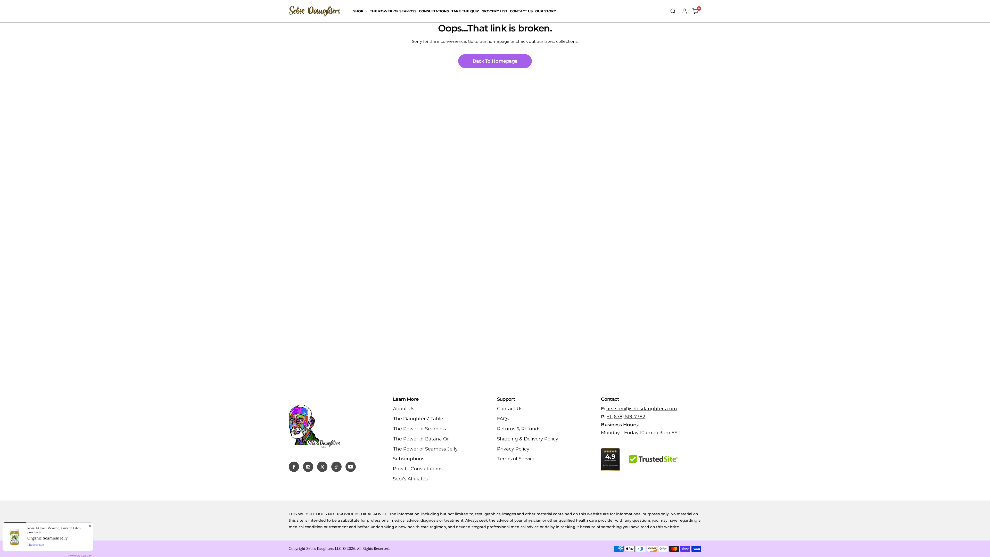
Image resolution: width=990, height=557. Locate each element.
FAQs (503, 419)
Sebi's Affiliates (410, 479)
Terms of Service (516, 459)
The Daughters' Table (418, 419)
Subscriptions (408, 459)
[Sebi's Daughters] (314, 11)
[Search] (673, 11)
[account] (684, 11)
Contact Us (510, 409)
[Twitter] (322, 467)
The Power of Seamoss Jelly (425, 449)
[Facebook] (294, 467)
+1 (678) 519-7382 (626, 417)
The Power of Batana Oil (421, 439)
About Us (403, 409)
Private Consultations (418, 469)
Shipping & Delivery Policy (527, 439)
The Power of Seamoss (419, 429)
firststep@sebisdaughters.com (641, 409)
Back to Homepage (495, 61)
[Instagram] (308, 467)
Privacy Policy (513, 449)
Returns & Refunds (519, 429)
